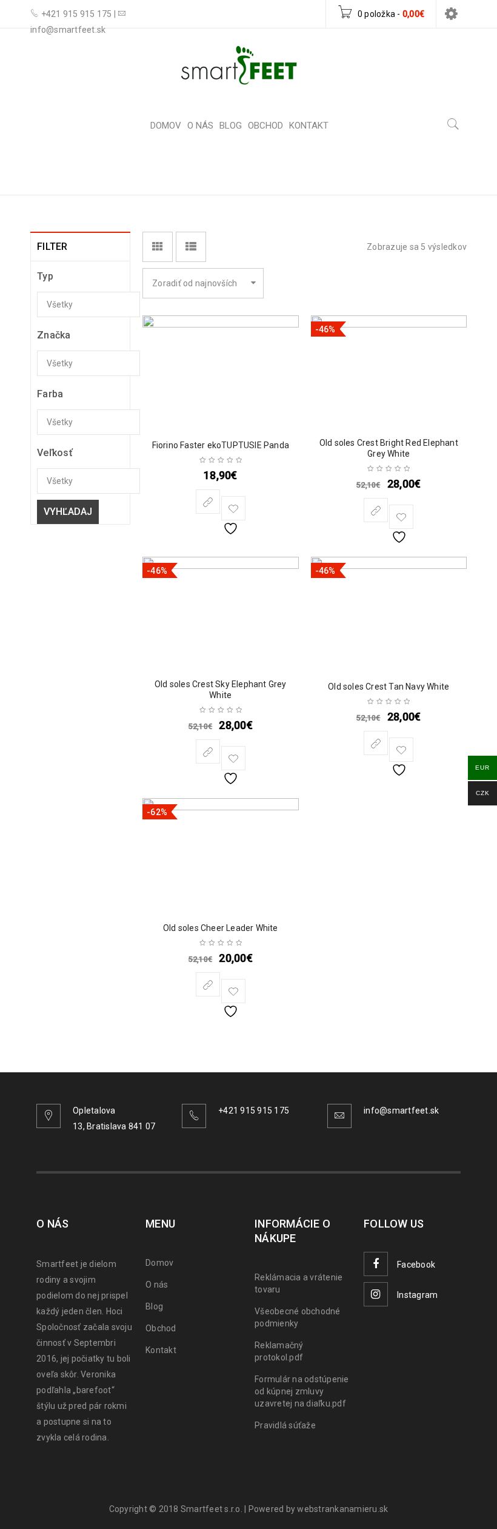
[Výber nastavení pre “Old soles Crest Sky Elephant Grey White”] (208, 751)
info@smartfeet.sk (401, 1110)
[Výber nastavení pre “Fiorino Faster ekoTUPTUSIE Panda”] (208, 501)
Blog (154, 1306)
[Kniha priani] (233, 508)
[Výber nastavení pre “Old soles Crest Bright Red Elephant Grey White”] (376, 510)
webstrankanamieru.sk (342, 1509)
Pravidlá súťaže (285, 1425)
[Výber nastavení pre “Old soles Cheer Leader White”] (208, 984)
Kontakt (160, 1350)
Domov (327, 171)
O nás (156, 1284)
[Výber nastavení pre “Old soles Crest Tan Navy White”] (376, 743)
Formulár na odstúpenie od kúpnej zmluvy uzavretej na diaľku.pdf (302, 1391)
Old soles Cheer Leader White (220, 928)
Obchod (160, 1328)
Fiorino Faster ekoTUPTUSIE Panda (220, 445)
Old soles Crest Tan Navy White (388, 686)
